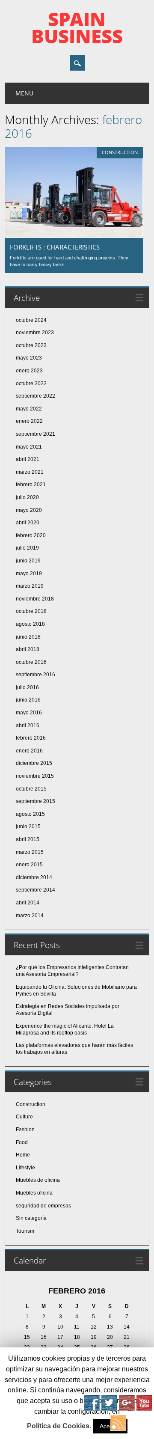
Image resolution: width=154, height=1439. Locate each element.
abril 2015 (27, 839)
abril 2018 (27, 649)
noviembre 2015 (35, 776)
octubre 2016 (31, 662)
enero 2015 (29, 865)
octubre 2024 (31, 320)
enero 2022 (29, 421)
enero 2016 (29, 751)
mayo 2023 (29, 358)
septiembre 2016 (35, 675)
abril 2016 (27, 725)
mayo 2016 (29, 713)
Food (22, 1142)
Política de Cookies (58, 1426)
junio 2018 (28, 637)
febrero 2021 (31, 485)
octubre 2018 (31, 611)
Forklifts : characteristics (55, 247)
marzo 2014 (30, 916)
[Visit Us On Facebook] (91, 1409)
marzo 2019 (30, 586)
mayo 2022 (29, 409)
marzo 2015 (30, 852)
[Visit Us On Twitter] (109, 1409)
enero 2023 (29, 371)
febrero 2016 (31, 738)
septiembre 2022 (35, 396)
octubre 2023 (31, 345)
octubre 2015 (31, 789)
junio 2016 (28, 700)
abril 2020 (27, 523)
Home (23, 1155)
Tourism (25, 1231)
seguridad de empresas (43, 1206)
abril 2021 (27, 459)
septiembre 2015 (35, 801)
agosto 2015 (30, 814)
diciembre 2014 (34, 877)
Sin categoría (31, 1218)
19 (94, 1337)
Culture (24, 1117)
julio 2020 (27, 497)
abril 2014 (27, 903)
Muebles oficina (34, 1193)
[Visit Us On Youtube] (144, 1409)
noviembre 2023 (35, 333)
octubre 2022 (31, 384)
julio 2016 (27, 687)
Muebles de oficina (38, 1180)
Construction (120, 152)
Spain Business (77, 27)
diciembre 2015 (34, 763)
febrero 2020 (31, 535)
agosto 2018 (30, 624)
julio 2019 (27, 548)
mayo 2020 (29, 510)
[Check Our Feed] (118, 1429)
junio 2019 (28, 561)
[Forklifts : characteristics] (74, 235)
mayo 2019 (29, 574)
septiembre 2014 (35, 890)
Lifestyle (25, 1168)
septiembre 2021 (35, 434)
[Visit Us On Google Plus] (126, 1409)
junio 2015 (28, 827)
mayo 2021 (29, 447)
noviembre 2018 (35, 599)
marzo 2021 (30, 472)
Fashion (25, 1130)
